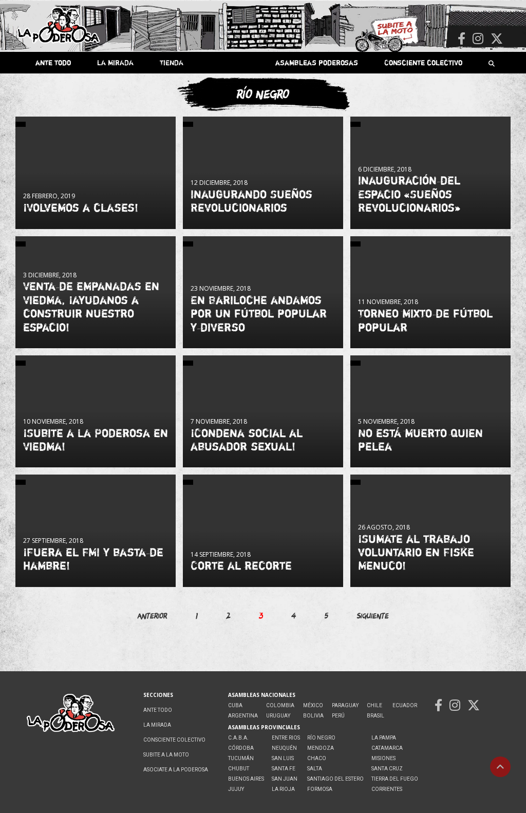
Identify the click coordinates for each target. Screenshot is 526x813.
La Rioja (283, 789)
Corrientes (386, 789)
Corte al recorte (241, 565)
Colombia (280, 705)
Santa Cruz (387, 768)
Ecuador (404, 705)
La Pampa (383, 738)
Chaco (316, 758)
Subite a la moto (166, 755)
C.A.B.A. (238, 738)
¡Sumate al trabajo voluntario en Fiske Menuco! (416, 552)
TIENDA (171, 62)
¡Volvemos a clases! (80, 207)
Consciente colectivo (423, 62)
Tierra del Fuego (394, 779)
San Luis (283, 758)
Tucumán (241, 758)
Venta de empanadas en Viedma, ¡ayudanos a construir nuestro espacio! (91, 306)
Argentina (243, 716)
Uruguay (278, 716)
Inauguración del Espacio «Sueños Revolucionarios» (409, 194)
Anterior (152, 615)
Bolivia (313, 716)
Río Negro (321, 738)
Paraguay (345, 705)
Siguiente (373, 615)
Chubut (238, 768)
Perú (338, 716)
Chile (374, 705)
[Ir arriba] (500, 767)
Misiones (383, 758)
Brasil (375, 716)
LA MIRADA (115, 62)
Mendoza (320, 748)
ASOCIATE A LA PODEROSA (175, 769)
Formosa (319, 789)
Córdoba (241, 748)
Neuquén (284, 748)
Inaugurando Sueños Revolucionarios (251, 200)
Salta (314, 768)
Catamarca (387, 748)
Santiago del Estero (335, 779)
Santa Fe (283, 768)
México (313, 705)
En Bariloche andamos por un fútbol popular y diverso (259, 313)
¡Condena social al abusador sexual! (247, 439)
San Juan (284, 779)
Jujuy (236, 789)
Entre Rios (286, 738)
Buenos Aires (246, 779)
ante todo (53, 62)
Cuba (235, 705)
